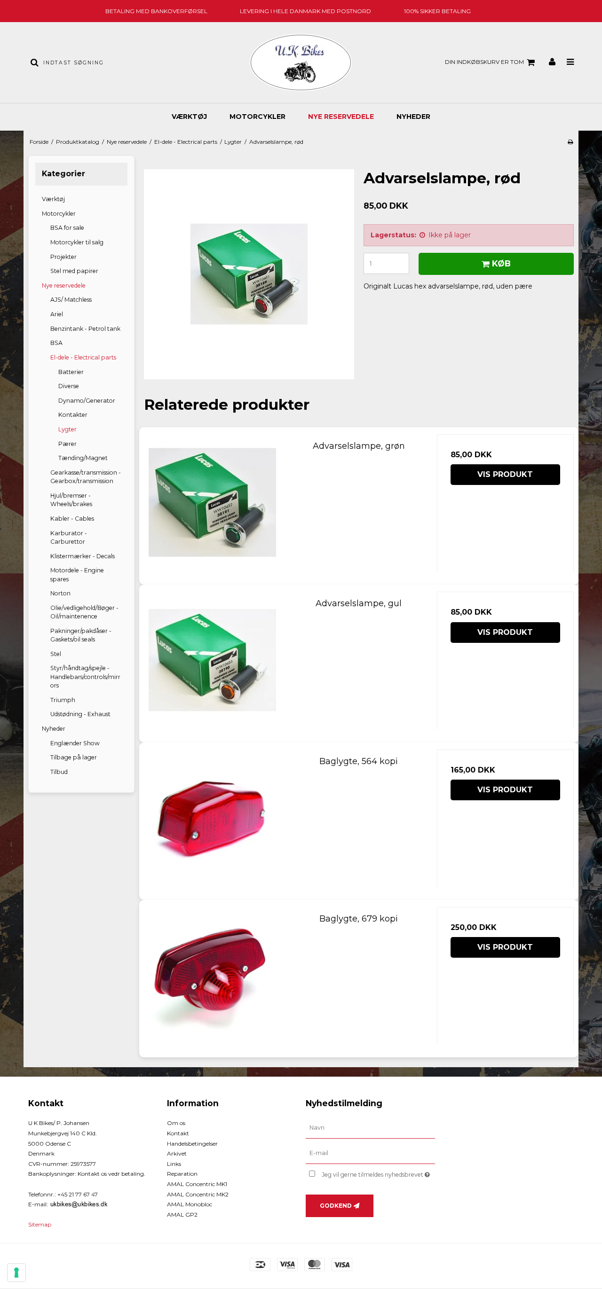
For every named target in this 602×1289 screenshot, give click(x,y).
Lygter (67, 429)
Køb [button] (501, 263)
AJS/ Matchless (71, 299)
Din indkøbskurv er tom (484, 61)
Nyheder (413, 116)
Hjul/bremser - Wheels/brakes (71, 500)
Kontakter (72, 414)
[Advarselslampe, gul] (212, 660)
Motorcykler (257, 116)
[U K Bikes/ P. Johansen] (300, 62)
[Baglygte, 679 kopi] (212, 975)
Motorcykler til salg (76, 242)
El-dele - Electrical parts (83, 357)
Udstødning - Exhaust (80, 714)
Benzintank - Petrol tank (85, 328)
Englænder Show (75, 743)
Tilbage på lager (73, 757)
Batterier (71, 371)
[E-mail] (370, 1153)
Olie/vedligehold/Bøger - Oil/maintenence (84, 612)
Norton (60, 593)
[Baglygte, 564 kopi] (212, 818)
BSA (56, 342)
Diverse (68, 386)
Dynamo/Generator (86, 400)
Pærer (67, 443)
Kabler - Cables (72, 518)
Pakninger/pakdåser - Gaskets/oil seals (80, 635)
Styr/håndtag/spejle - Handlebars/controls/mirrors (85, 676)
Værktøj (189, 116)
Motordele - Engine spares (77, 574)
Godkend (336, 1205)
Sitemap (39, 1224)
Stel (55, 653)
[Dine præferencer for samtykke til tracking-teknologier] (16, 1272)
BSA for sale (67, 227)
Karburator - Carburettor (68, 537)
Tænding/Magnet (83, 457)
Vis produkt (505, 474)
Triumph (62, 699)
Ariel (56, 314)
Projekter (63, 256)
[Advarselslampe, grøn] (212, 502)
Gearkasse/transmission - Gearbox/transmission (85, 476)
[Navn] (370, 1128)
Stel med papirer (74, 270)
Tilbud (59, 771)
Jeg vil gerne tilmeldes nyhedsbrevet (378, 1172)
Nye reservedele (341, 116)
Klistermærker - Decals (82, 556)
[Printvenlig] (570, 141)
